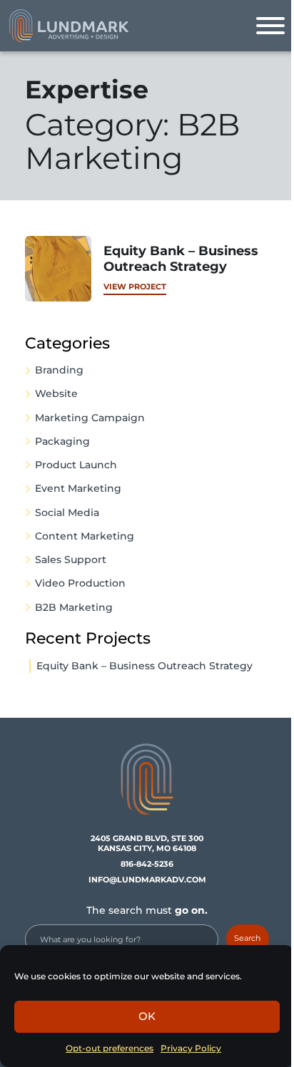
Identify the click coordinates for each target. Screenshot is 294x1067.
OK (147, 1016)
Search (247, 938)
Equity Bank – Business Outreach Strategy (144, 665)
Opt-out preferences (109, 1048)
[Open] (270, 25)
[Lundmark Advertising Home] (68, 25)
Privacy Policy (191, 1048)
